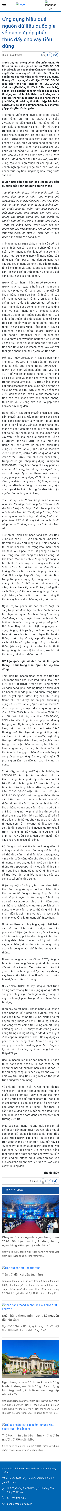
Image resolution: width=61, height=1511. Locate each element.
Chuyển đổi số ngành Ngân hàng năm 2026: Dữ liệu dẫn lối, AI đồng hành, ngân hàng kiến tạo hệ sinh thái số (30, 1241)
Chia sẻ (34, 1181)
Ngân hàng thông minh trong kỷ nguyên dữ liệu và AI (30, 1317)
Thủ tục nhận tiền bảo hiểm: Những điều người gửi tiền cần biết (30, 1437)
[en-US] (50, 5)
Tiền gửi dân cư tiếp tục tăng (22, 1274)
